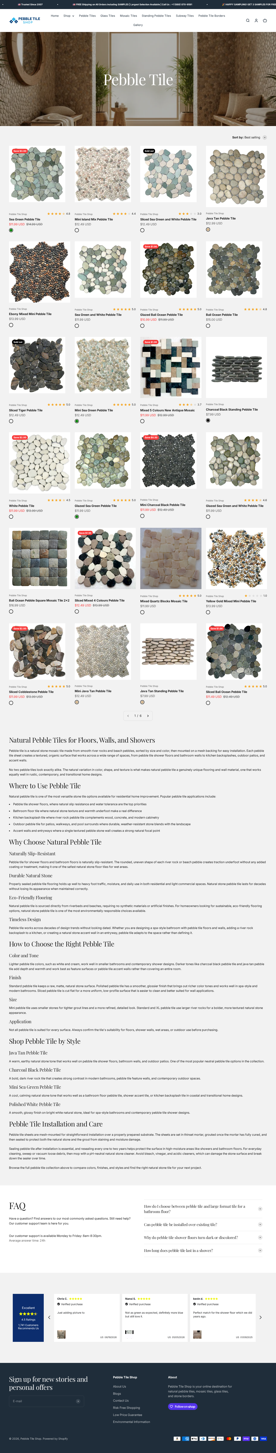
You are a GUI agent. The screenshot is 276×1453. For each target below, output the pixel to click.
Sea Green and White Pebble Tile (98, 315)
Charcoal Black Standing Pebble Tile (232, 409)
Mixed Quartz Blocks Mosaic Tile (163, 601)
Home (55, 15)
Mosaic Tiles (128, 15)
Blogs (117, 1393)
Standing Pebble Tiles (156, 15)
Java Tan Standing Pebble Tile (162, 691)
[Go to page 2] (147, 716)
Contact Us (121, 1400)
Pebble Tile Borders (211, 15)
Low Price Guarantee (127, 1415)
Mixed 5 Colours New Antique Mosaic (167, 410)
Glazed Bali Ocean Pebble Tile (161, 315)
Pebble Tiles (87, 15)
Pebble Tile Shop (18, 214)
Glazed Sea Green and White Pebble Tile (234, 506)
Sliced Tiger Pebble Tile (25, 410)
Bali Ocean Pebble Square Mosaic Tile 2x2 (39, 600)
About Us (119, 1386)
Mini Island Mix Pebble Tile (94, 219)
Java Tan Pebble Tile (221, 218)
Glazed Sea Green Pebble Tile (96, 506)
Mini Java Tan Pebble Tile (93, 691)
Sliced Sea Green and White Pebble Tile (168, 219)
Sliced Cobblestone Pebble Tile (31, 692)
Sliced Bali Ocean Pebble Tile (226, 692)
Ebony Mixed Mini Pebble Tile (30, 314)
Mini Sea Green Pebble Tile (94, 410)
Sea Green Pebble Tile (24, 219)
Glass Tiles (107, 15)
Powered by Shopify (55, 1438)
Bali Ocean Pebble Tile (222, 315)
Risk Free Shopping (126, 1408)
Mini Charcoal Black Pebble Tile (162, 505)
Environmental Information (131, 1422)
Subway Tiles (185, 15)
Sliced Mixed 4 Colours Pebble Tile (99, 600)
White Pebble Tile (21, 506)
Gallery (138, 25)
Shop (66, 15)
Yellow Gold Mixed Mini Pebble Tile (231, 601)
